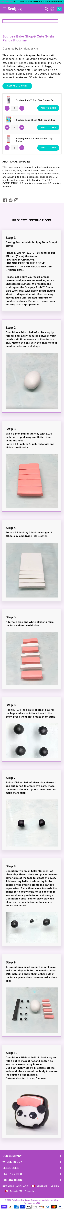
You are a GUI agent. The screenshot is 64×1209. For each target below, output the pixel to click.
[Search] (46, 8)
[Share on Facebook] (4, 200)
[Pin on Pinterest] (10, 200)
